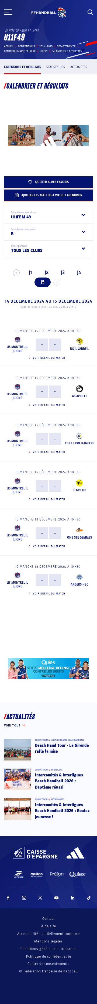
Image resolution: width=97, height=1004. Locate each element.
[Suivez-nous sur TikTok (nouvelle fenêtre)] (89, 898)
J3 (63, 272)
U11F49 (43, 51)
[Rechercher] (90, 12)
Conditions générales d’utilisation (48, 949)
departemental (67, 46)
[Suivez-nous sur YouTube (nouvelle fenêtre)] (56, 898)
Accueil (9, 46)
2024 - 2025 (46, 46)
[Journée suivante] (56, 282)
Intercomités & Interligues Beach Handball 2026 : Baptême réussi (59, 781)
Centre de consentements (48, 964)
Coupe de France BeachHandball (67, 740)
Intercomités (57, 799)
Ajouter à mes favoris (52, 182)
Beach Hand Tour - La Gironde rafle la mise (62, 748)
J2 (46, 272)
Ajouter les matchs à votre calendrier (51, 195)
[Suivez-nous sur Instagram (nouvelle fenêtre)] (24, 898)
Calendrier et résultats (22, 67)
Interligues (57, 770)
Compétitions (26, 46)
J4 (79, 272)
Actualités (78, 67)
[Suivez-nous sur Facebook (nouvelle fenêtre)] (8, 898)
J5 (42, 282)
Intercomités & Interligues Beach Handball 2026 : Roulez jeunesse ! (62, 811)
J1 (30, 272)
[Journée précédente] (16, 272)
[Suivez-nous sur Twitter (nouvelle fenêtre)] (40, 898)
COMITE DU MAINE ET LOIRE (20, 51)
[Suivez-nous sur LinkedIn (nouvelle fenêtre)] (73, 898)
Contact (48, 919)
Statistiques (55, 67)
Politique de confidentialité (48, 956)
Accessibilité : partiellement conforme (48, 934)
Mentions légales (48, 941)
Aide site (48, 926)
